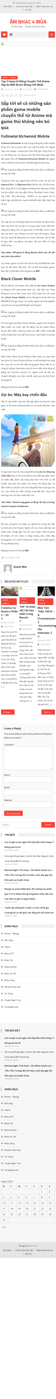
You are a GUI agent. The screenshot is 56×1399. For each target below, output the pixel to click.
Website (8, 800)
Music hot (32, 1245)
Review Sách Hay (13, 986)
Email (7, 787)
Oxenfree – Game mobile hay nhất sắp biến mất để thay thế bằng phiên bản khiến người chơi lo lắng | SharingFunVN (9, 712)
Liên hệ (28, 9)
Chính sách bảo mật (24, 6)
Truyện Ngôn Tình (13, 1000)
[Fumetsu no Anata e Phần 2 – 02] (9, 591)
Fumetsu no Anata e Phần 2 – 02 (9, 611)
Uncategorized (11, 1006)
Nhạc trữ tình (11, 966)
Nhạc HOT (9, 953)
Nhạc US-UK (10, 973)
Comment (9, 744)
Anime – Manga (12, 933)
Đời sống (9, 940)
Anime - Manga (9, 77)
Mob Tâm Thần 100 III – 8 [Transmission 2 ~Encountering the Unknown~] (47, 620)
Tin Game (9, 993)
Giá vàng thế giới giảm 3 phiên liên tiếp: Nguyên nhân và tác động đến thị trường (29, 858)
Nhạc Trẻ (9, 960)
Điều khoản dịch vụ (44, 6)
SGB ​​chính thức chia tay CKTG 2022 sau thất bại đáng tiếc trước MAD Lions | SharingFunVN (49, 712)
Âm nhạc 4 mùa (28, 21)
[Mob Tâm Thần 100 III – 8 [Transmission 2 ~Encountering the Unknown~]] (46, 591)
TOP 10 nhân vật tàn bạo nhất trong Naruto (27, 612)
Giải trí (7, 946)
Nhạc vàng (9, 980)
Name (7, 774)
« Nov (4, 1227)
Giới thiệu (8, 6)
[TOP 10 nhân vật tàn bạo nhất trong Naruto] (28, 590)
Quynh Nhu (27, 89)
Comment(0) (42, 89)
